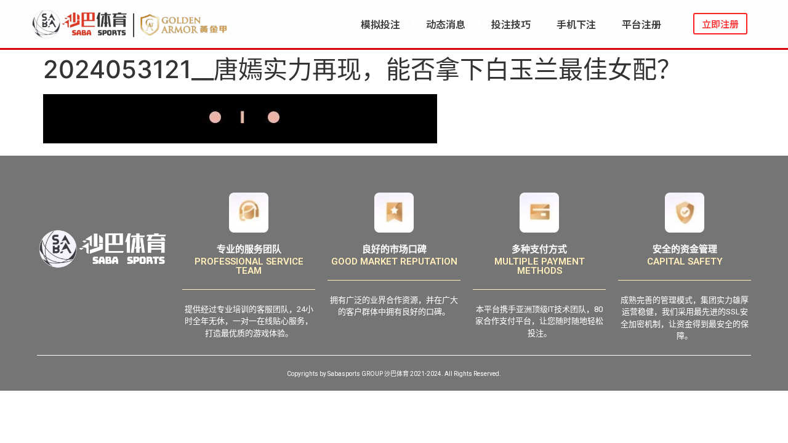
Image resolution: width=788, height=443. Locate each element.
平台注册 (641, 24)
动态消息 (445, 24)
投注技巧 (511, 24)
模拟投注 (380, 24)
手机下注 (576, 24)
